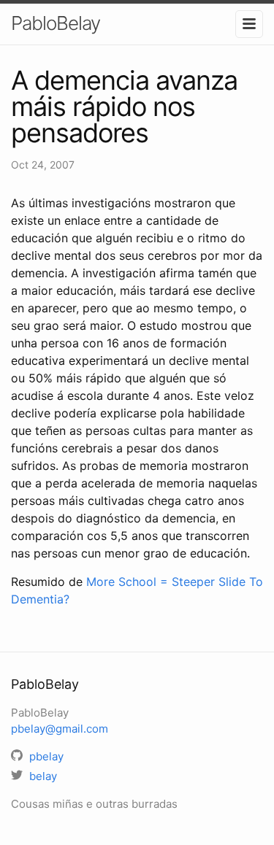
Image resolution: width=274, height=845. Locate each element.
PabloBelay (55, 23)
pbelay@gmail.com (59, 729)
